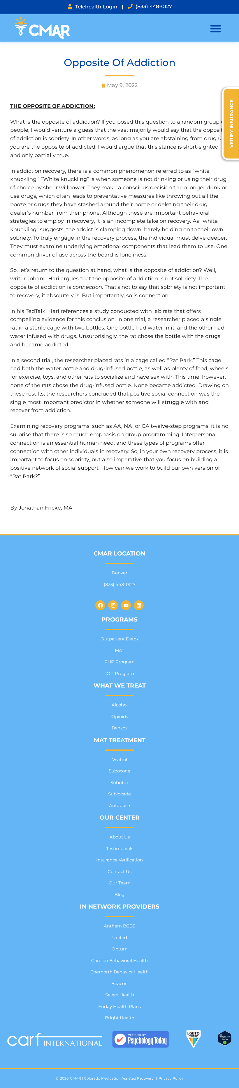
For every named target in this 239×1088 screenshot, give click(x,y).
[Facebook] (100, 605)
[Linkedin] (139, 605)
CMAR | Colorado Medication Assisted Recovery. (112, 1078)
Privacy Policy (171, 1078)
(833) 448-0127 (154, 6)
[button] (215, 28)
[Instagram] (113, 605)
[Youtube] (126, 605)
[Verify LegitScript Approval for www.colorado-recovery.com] (225, 1044)
